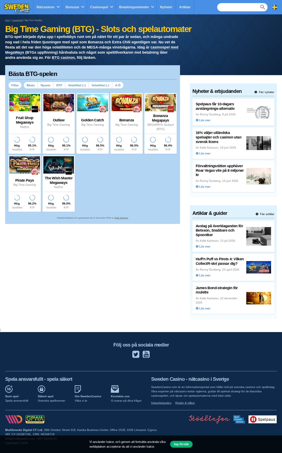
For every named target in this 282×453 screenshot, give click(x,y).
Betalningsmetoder (134, 7)
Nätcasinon (46, 7)
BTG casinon (63, 58)
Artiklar (185, 7)
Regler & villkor (185, 403)
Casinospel (99, 7)
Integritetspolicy (161, 403)
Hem (7, 20)
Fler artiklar (266, 214)
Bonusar (72, 7)
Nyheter (166, 7)
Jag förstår (181, 444)
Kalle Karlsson (121, 218)
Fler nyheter (266, 92)
